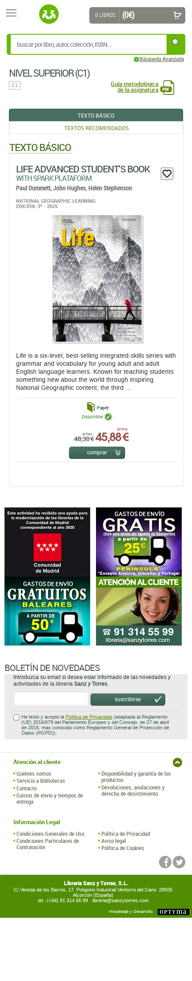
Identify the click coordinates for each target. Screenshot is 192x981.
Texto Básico (96, 115)
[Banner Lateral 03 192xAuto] (142, 611)
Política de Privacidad (89, 717)
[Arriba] (177, 762)
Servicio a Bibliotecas (41, 780)
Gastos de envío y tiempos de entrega (50, 798)
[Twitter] (179, 862)
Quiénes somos (34, 773)
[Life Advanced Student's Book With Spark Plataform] (96, 278)
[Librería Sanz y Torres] (48, 14)
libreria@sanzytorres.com (120, 900)
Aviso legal (113, 841)
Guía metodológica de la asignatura (135, 87)
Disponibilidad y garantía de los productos (136, 776)
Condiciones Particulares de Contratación (48, 844)
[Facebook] (165, 862)
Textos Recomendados (96, 127)
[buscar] (176, 42)
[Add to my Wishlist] (167, 174)
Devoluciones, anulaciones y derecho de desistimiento (133, 790)
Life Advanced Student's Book (83, 169)
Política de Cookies (122, 848)
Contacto (27, 788)
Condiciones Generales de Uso (50, 833)
